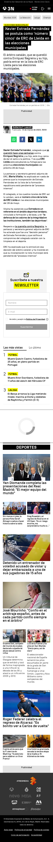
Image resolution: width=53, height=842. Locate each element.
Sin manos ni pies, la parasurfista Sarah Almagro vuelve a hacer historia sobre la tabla (13, 520)
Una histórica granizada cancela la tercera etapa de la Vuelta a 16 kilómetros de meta (38, 752)
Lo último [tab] (35, 347)
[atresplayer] (42, 8)
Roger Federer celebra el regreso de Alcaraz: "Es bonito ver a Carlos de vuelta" (26, 722)
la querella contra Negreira (29, 226)
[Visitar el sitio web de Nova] (14, 796)
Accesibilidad (36, 835)
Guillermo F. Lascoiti (22, 127)
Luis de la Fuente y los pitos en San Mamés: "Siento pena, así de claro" (37, 647)
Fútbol (12, 355)
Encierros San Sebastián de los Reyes (18, 2)
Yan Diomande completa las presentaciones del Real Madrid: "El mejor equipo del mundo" (24, 488)
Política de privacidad (23, 830)
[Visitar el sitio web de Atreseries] (39, 796)
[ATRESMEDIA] (26, 781)
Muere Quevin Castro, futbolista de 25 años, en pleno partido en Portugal (27, 361)
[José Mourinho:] (26, 595)
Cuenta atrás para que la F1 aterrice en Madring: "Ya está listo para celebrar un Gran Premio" (13, 754)
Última (34, 8)
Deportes (26, 447)
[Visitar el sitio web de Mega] (27, 796)
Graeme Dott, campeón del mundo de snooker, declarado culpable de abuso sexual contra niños (13, 648)
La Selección (25, 17)
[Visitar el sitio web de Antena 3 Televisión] (14, 789)
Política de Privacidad (35, 319)
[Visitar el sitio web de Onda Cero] (14, 802)
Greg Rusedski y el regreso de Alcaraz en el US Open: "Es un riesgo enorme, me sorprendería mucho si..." (38, 521)
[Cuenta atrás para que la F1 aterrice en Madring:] (14, 741)
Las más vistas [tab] (13, 347)
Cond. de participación (20, 835)
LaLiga (37, 17)
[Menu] (49, 8)
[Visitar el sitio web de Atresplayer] (20, 809)
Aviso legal (8, 830)
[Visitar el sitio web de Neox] (39, 789)
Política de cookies (41, 830)
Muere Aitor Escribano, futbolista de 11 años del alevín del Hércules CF (28, 379)
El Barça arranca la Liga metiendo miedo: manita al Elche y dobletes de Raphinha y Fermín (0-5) (27, 396)
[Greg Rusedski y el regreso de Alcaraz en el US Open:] (38, 508)
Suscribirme (26, 327)
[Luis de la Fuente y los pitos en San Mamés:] (38, 635)
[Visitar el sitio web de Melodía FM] (39, 802)
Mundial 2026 (10, 17)
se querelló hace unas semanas (26, 151)
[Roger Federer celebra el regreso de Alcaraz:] (26, 703)
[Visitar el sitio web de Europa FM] (27, 802)
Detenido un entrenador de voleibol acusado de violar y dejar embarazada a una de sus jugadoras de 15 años (24, 568)
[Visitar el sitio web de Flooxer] (36, 809)
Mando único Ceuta (41, 2)
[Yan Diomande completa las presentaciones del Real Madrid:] (26, 467)
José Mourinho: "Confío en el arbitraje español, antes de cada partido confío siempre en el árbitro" (25, 615)
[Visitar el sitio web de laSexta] (27, 789)
